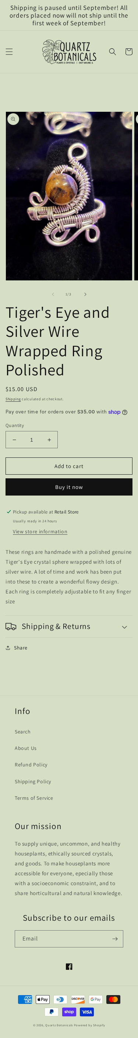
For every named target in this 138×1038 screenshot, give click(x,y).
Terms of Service (34, 798)
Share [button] (21, 647)
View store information (40, 531)
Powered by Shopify (89, 1025)
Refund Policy (31, 764)
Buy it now (69, 486)
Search (23, 731)
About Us (26, 748)
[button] (9, 52)
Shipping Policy (33, 781)
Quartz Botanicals (59, 1025)
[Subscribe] (115, 938)
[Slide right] (85, 294)
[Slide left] (53, 294)
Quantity (15, 425)
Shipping (13, 399)
